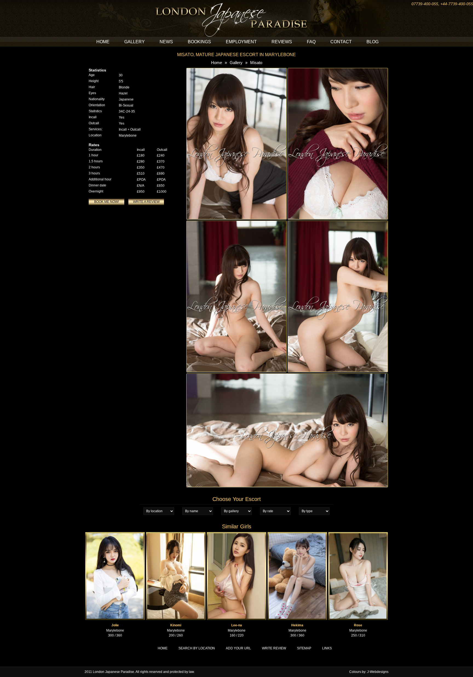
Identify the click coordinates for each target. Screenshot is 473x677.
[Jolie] (115, 534)
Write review (274, 648)
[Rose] (358, 534)
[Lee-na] (236, 534)
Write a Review (146, 202)
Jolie (115, 625)
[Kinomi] (176, 534)
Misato (256, 62)
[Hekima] (297, 534)
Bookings (199, 41)
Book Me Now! (106, 202)
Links (327, 648)
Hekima (297, 625)
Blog (373, 41)
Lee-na (236, 625)
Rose (358, 625)
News (166, 41)
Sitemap (304, 648)
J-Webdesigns (377, 672)
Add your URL (238, 648)
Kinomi (175, 625)
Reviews (282, 41)
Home (102, 41)
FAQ (311, 41)
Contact (341, 41)
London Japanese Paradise (113, 672)
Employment (241, 41)
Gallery (134, 41)
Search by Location (196, 648)
